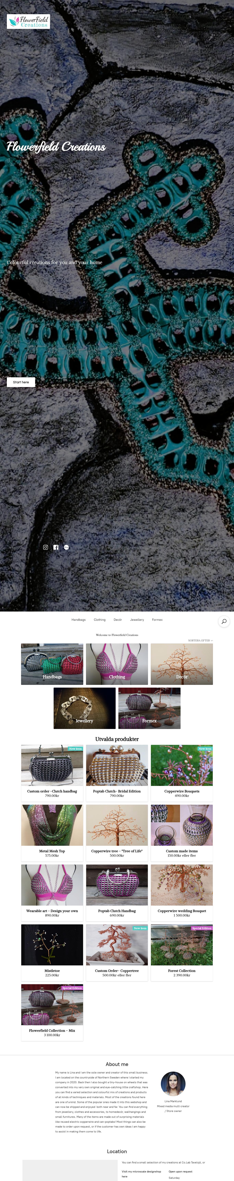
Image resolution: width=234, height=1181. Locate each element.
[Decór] (182, 656)
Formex (157, 620)
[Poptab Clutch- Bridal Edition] (117, 765)
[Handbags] (52, 656)
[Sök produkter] (224, 621)
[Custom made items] (182, 825)
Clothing (100, 620)
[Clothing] (117, 656)
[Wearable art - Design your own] (52, 885)
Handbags (79, 620)
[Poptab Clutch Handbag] (117, 885)
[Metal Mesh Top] (52, 825)
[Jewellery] (85, 701)
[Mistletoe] (52, 944)
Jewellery (137, 620)
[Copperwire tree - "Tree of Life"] (117, 825)
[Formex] (149, 701)
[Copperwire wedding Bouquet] (182, 885)
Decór (118, 620)
